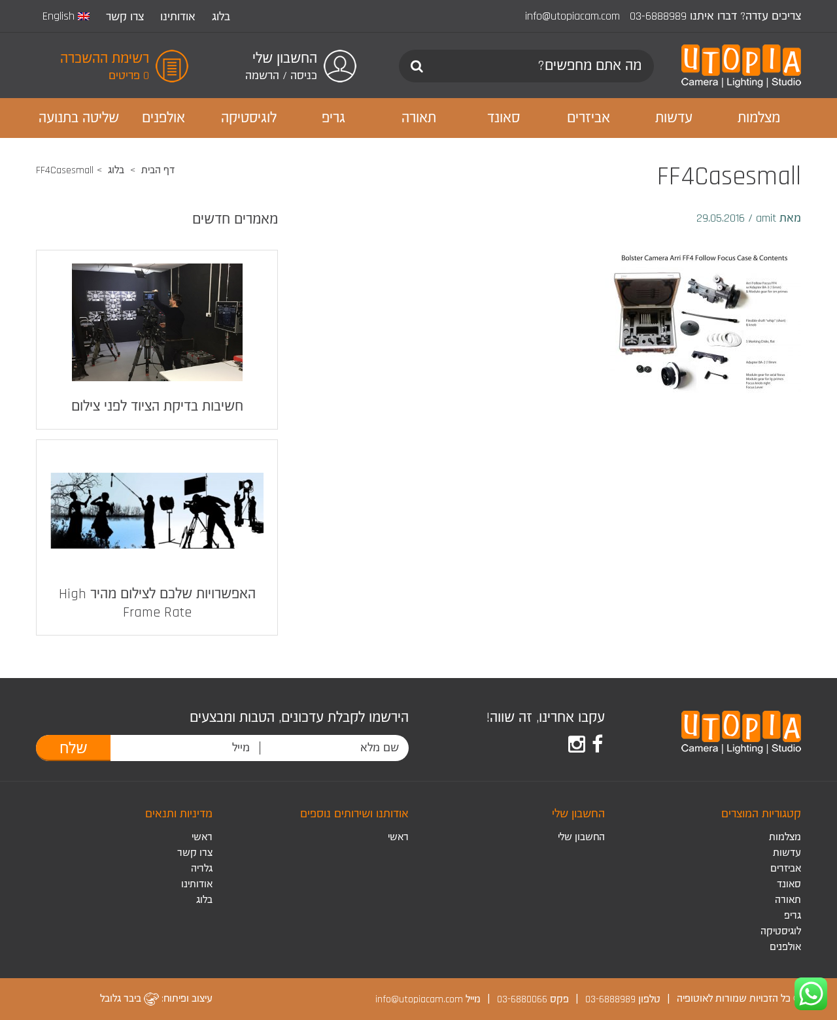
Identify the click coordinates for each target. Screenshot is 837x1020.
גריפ (792, 916)
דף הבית (158, 170)
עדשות (787, 853)
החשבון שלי (581, 837)
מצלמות (785, 837)
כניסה (303, 75)
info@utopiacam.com (572, 16)
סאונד (789, 884)
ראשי (398, 837)
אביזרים (785, 869)
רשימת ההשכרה (104, 59)
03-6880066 (522, 999)
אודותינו (178, 16)
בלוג (221, 16)
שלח (74, 748)
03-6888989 (658, 16)
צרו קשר (125, 16)
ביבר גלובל (122, 999)
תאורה (788, 900)
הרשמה (262, 75)
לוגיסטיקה (780, 931)
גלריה (202, 869)
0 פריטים (129, 75)
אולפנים (785, 947)
